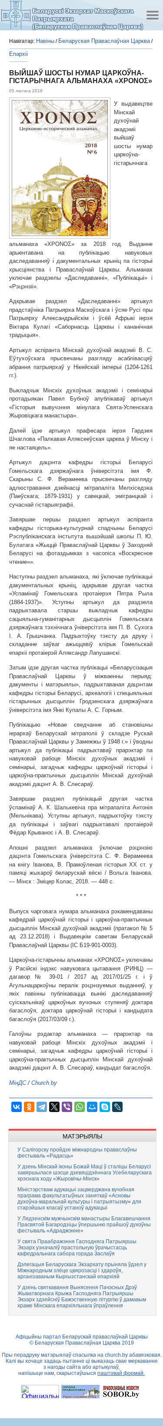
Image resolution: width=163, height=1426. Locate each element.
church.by (116, 1355)
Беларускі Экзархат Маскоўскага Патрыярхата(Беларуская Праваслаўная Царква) (88, 18)
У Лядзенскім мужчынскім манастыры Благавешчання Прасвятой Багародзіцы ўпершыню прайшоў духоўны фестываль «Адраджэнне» (84, 1225)
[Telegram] (42, 1107)
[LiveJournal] (117, 1107)
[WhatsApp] (79, 1107)
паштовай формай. (121, 1373)
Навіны (45, 41)
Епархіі (18, 54)
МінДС (17, 1083)
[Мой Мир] (92, 1107)
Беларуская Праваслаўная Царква (104, 41)
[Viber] (67, 1107)
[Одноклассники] (29, 1107)
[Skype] (105, 1107)
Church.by (44, 1083)
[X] (54, 1107)
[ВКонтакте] (16, 1107)
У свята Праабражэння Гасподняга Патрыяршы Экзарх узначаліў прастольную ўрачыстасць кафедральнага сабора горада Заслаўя (76, 1247)
